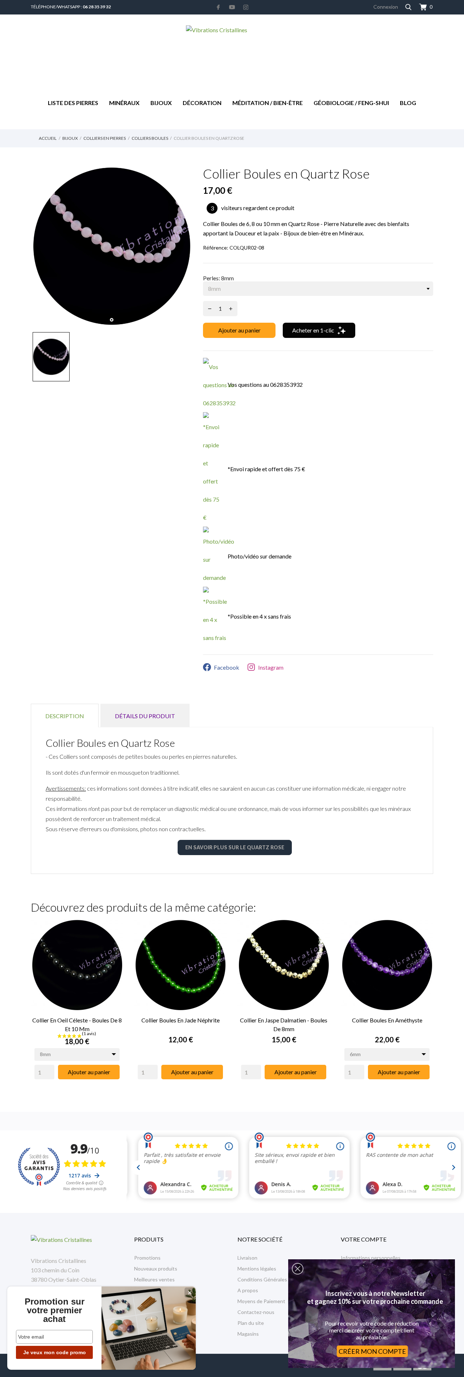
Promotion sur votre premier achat (54, 1310)
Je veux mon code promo (54, 1352)
